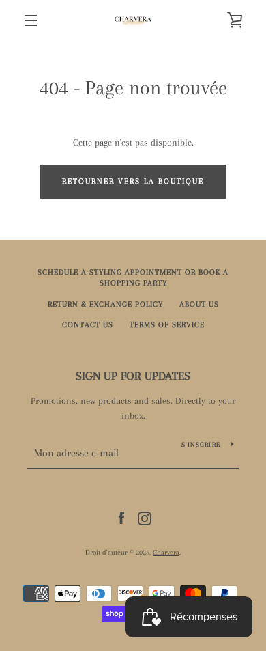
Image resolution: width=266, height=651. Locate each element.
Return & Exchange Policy (105, 304)
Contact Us (87, 324)
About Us (199, 304)
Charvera (166, 552)
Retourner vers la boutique (133, 181)
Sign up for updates (133, 376)
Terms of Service (167, 324)
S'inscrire (201, 444)
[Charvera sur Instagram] (144, 517)
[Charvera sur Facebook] (121, 517)
